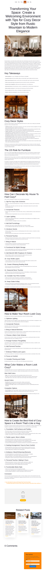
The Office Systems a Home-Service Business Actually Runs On (9, 522)
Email (26, 562)
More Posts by (23, 500)
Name (26, 559)
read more (19, 531)
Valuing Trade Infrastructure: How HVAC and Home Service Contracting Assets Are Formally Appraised (35, 523)
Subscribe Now (32, 566)
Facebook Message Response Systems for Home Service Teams (22, 522)
